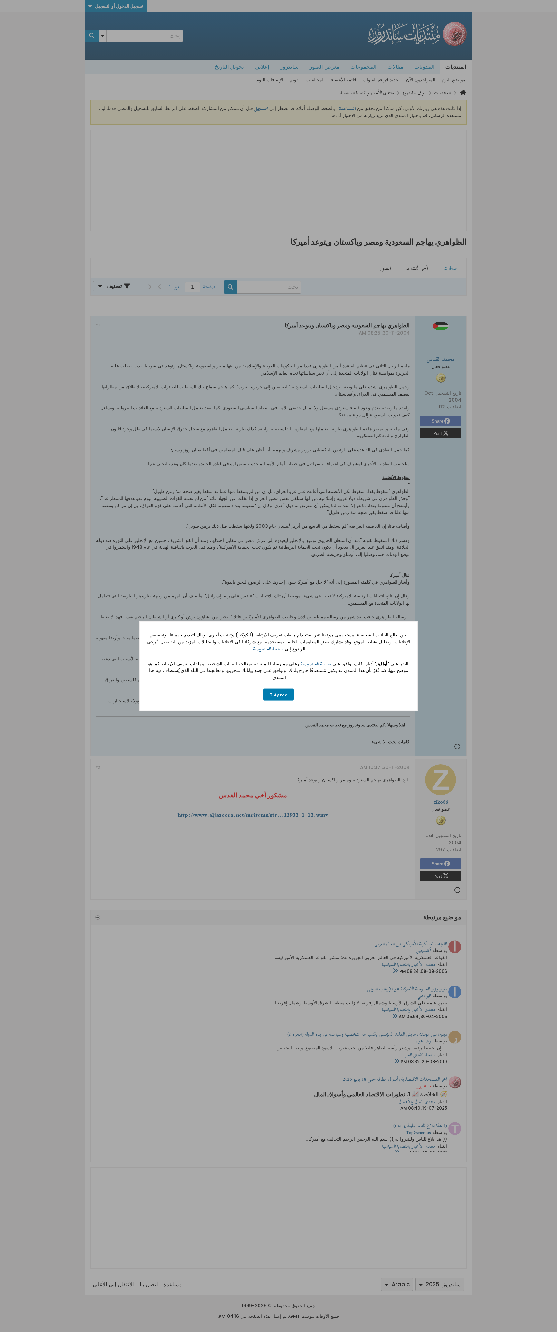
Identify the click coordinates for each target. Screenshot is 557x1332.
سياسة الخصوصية (268, 649)
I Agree (278, 694)
